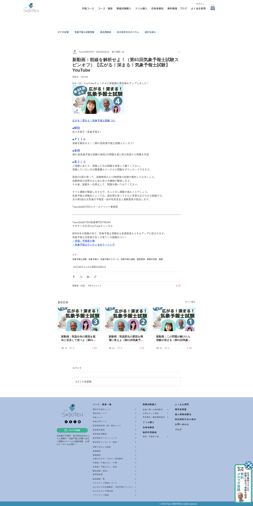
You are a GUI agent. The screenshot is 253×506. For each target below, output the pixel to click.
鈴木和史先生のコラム (128, 32)
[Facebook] (70, 421)
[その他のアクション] (179, 52)
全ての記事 (63, 32)
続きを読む (150, 32)
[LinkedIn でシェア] (88, 276)
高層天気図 (152, 259)
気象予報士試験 (79, 259)
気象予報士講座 (128, 259)
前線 (161, 259)
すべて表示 (190, 302)
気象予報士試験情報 (84, 32)
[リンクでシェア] (95, 276)
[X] (74, 421)
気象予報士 (93, 259)
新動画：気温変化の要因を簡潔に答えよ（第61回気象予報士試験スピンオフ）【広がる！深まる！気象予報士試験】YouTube (126, 338)
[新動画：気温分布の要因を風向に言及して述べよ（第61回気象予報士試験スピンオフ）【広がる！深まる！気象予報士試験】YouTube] (79, 319)
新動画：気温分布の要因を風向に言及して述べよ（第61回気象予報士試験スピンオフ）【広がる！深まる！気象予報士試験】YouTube (78, 338)
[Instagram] (66, 421)
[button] (87, 8)
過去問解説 (105, 32)
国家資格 (141, 259)
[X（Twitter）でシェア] (81, 276)
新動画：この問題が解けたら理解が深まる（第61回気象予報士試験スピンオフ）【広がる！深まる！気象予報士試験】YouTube (173, 338)
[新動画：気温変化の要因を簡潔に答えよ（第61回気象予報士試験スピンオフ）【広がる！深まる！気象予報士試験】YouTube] (126, 319)
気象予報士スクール (109, 259)
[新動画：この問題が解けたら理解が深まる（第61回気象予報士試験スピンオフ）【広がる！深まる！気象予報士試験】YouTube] (174, 319)
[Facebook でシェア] (73, 276)
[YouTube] (79, 421)
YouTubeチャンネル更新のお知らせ (89, 267)
